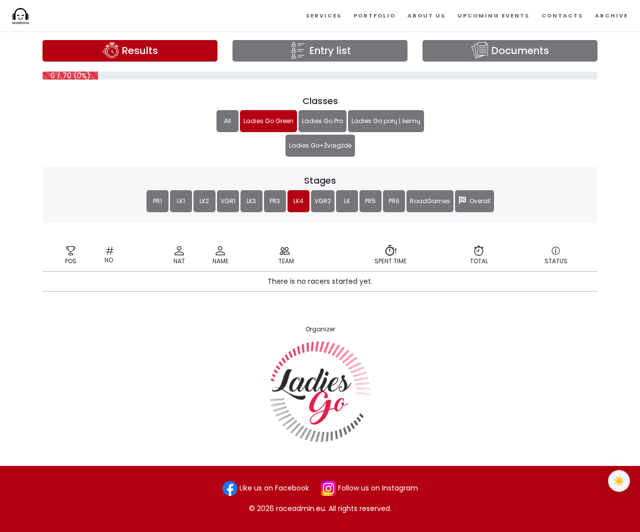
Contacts (562, 16)
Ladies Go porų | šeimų (386, 121)
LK (347, 201)
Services (324, 16)
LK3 (251, 201)
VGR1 (228, 201)
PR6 (394, 201)
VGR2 (322, 201)
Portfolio (375, 16)
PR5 (370, 201)
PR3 (275, 201)
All (227, 121)
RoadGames (430, 201)
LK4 (299, 201)
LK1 (181, 201)
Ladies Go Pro (322, 121)
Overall (478, 201)
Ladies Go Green (269, 121)
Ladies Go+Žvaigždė (320, 145)
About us (427, 16)
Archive (611, 16)
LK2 (204, 201)
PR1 (157, 201)
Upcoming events (494, 16)
